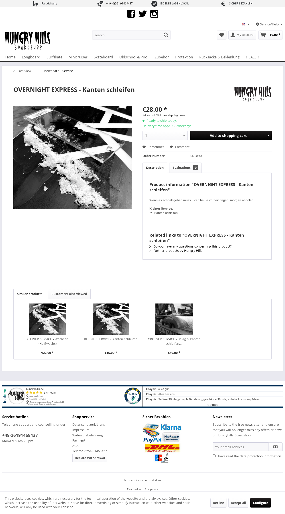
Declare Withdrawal (90, 458)
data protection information (260, 456)
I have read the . (249, 456)
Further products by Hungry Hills (177, 250)
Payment (78, 440)
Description (155, 167)
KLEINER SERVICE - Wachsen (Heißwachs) (47, 341)
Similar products (29, 294)
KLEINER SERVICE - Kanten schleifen (111, 339)
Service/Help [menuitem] (269, 24)
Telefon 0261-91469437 (89, 451)
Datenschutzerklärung (89, 424)
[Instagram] (154, 13)
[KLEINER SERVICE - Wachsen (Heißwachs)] (47, 319)
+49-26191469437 (20, 435)
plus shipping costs (173, 115)
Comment (181, 147)
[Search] (166, 35)
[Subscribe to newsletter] (276, 446)
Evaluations (185, 167)
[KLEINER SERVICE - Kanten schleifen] (110, 319)
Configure (260, 503)
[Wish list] (221, 35)
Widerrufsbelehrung (87, 435)
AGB (75, 446)
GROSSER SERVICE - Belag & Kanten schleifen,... (174, 341)
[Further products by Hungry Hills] (252, 94)
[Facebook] (130, 13)
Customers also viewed (69, 294)
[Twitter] (142, 13)
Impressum (80, 430)
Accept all (238, 503)
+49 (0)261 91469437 (119, 3)
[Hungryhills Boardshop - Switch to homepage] (27, 41)
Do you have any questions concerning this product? (192, 246)
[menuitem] (131, 35)
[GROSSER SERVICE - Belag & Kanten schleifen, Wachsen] (174, 319)
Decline (218, 503)
